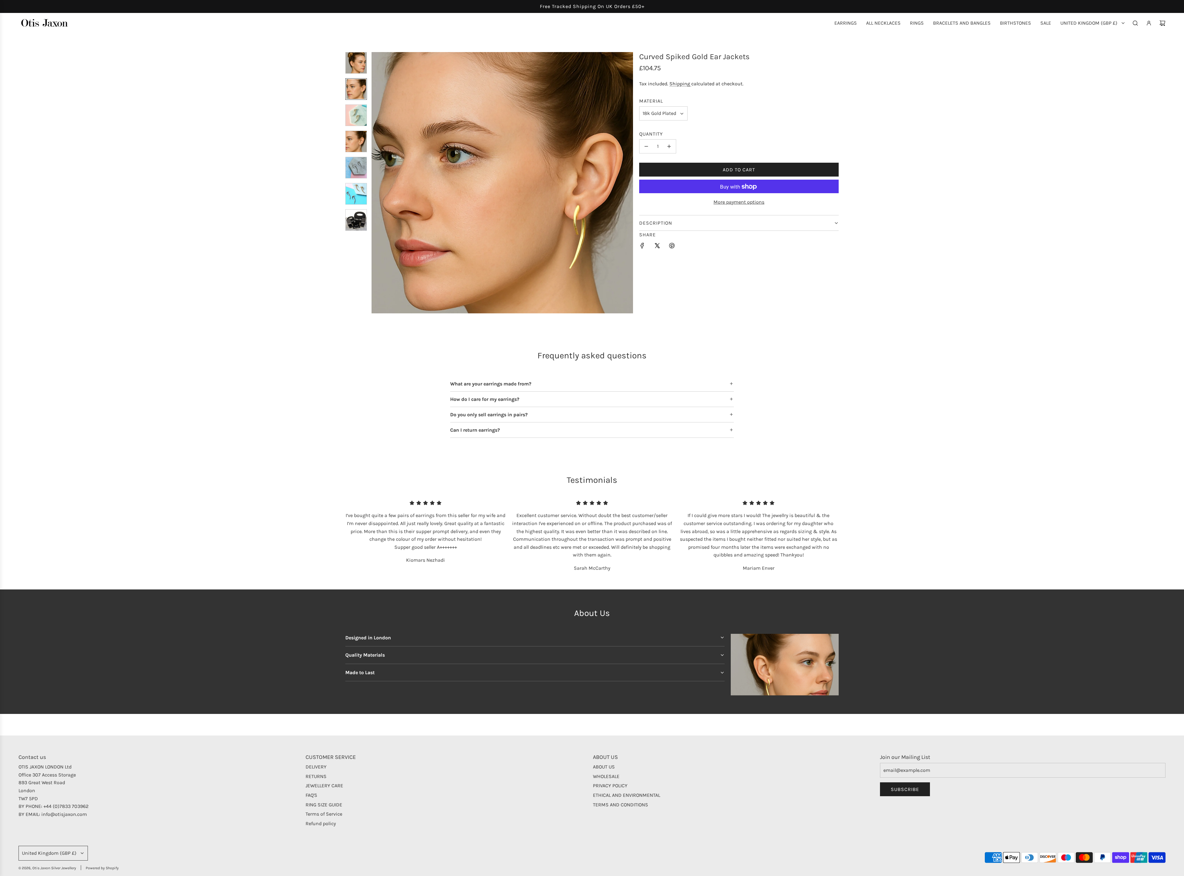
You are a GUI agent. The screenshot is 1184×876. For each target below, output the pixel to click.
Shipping (680, 84)
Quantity (651, 134)
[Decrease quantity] (646, 146)
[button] (376, 183)
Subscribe (905, 789)
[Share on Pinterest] (672, 247)
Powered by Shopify (102, 868)
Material (651, 101)
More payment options (738, 202)
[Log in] (1149, 23)
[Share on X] (657, 247)
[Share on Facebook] (642, 247)
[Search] (1135, 23)
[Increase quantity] (669, 146)
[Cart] (1162, 23)
